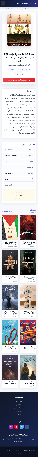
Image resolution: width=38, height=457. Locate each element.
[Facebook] (27, 427)
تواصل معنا (19, 401)
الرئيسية (34, 9)
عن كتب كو (19, 411)
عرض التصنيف (7, 211)
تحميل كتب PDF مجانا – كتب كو (25, 3)
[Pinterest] (16, 427)
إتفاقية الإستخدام (19, 408)
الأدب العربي (25, 9)
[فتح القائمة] (3, 3)
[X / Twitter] (22, 427)
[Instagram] (11, 427)
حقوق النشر (19, 414)
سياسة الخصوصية (19, 405)
